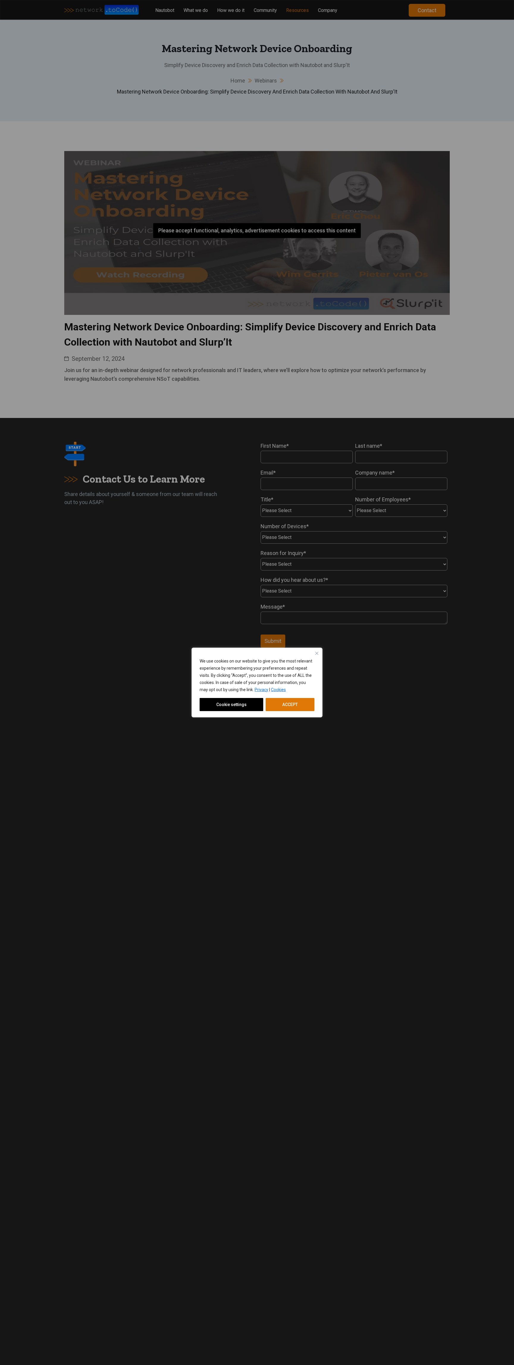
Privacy (261, 689)
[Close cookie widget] (316, 653)
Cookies (278, 689)
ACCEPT (290, 704)
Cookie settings (231, 704)
